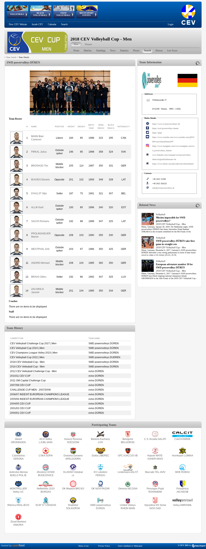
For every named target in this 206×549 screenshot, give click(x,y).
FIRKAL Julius (39, 151)
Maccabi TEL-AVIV (155, 472)
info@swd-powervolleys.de (163, 188)
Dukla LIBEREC (100, 455)
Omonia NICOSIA (127, 488)
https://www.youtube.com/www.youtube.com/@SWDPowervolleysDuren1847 (173, 139)
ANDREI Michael (40, 263)
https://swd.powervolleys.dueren (165, 128)
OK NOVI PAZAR (100, 488)
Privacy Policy (104, 546)
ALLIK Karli (37, 207)
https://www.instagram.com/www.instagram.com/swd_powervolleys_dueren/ (173, 148)
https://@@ (157, 133)
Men (76, 44)
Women (88, 44)
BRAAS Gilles (38, 276)
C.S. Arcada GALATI (155, 439)
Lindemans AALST (128, 472)
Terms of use (83, 546)
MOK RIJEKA (182, 472)
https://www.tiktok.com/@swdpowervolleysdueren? (173, 164)
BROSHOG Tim (39, 165)
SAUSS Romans (40, 221)
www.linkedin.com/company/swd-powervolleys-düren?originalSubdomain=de (171, 157)
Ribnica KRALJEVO (18, 505)
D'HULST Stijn (39, 193)
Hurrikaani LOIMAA (182, 455)
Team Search (11, 57)
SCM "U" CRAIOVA (45, 505)
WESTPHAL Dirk (40, 249)
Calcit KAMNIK (182, 439)
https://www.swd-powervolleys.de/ (166, 124)
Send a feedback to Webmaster (130, 546)
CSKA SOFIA (46, 455)
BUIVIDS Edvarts (40, 179)
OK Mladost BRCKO (73, 488)
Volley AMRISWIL (182, 505)
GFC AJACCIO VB (128, 455)
